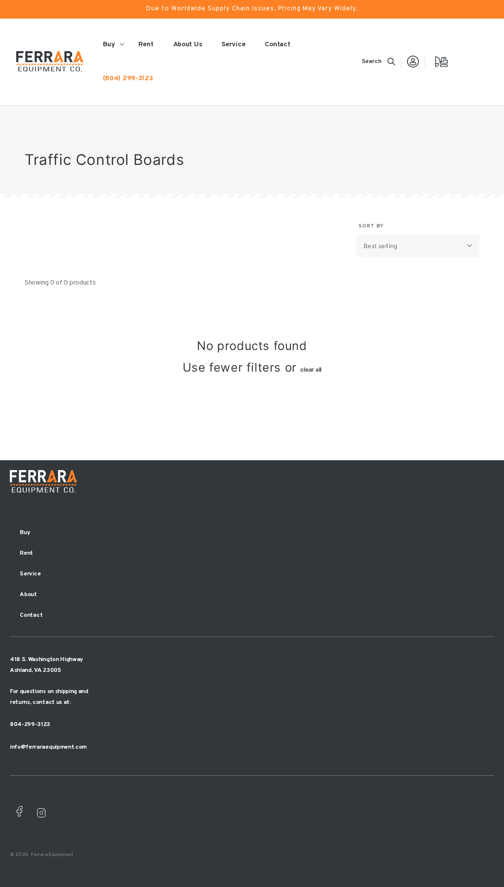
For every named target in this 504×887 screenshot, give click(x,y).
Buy (25, 533)
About (28, 595)
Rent (26, 553)
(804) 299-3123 (128, 78)
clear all (310, 369)
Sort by (371, 226)
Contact (31, 615)
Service (30, 574)
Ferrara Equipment (52, 855)
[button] (378, 61)
